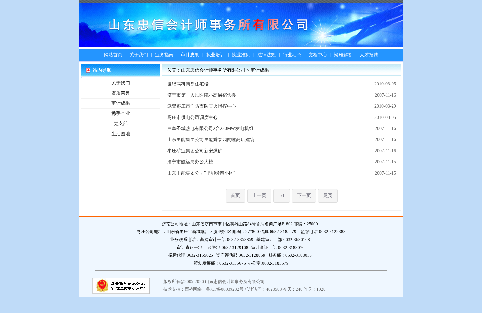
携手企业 (120, 113)
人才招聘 (369, 54)
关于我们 (139, 54)
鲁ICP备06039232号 (225, 289)
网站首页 (113, 54)
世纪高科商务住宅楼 (188, 84)
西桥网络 (193, 289)
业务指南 (164, 54)
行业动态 (292, 54)
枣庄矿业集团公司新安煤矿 (194, 150)
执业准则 (241, 54)
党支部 (121, 123)
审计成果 (190, 54)
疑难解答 (343, 54)
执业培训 (215, 54)
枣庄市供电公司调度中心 (192, 117)
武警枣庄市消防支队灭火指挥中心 (201, 106)
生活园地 (120, 133)
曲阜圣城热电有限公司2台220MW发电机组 (210, 128)
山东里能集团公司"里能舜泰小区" (201, 173)
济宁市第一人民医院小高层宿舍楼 (201, 95)
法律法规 (266, 54)
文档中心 (318, 54)
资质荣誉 (120, 93)
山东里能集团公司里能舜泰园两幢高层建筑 (210, 139)
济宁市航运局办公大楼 (190, 161)
